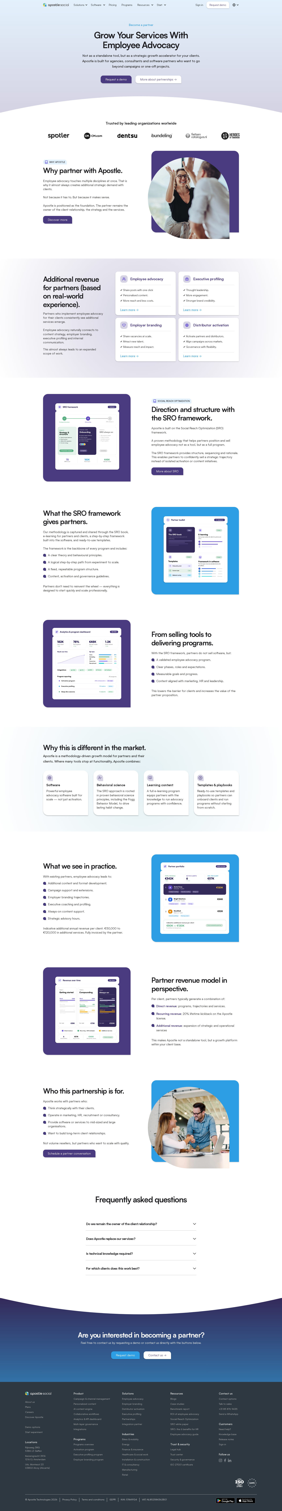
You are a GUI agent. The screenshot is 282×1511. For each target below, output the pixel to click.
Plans (28, 1407)
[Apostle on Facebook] (225, 1460)
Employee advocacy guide (184, 1434)
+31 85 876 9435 (228, 1409)
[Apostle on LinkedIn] (229, 1460)
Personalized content (85, 1403)
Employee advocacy (132, 1398)
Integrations (80, 1429)
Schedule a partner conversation (69, 1153)
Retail (125, 1474)
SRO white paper (179, 1424)
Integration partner (132, 1424)
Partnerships (128, 1419)
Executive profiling (131, 1414)
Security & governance (182, 1459)
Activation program (84, 1449)
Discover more (57, 219)
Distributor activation (133, 1409)
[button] (80, 5)
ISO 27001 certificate (181, 1464)
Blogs (173, 1398)
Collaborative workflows (86, 1414)
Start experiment (34, 1432)
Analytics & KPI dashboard (87, 1419)
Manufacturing (129, 1469)
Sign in (222, 1444)
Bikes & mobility (130, 1439)
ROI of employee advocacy (184, 1414)
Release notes (226, 1439)
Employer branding (132, 1403)
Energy (125, 1444)
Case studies (177, 1403)
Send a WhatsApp (228, 1414)
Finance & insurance (132, 1449)
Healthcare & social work (135, 1454)
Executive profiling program (88, 1454)
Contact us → (157, 1355)
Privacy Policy (69, 1499)
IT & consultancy (130, 1464)
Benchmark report (179, 1409)
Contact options (227, 1398)
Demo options (32, 1427)
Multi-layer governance (86, 1424)
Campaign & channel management (92, 1398)
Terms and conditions (93, 1499)
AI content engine (83, 1409)
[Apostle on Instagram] (220, 1460)
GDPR (113, 1499)
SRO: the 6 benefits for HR (184, 1429)
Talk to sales (225, 1403)
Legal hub (175, 1449)
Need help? (225, 1429)
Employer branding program (88, 1459)
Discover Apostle (34, 1417)
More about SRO (167, 471)
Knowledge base (227, 1434)
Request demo (217, 5)
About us (30, 1402)
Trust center (176, 1454)
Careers (29, 1412)
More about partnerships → (158, 79)
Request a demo (116, 79)
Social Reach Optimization (184, 1419)
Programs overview (84, 1444)
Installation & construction (136, 1459)
